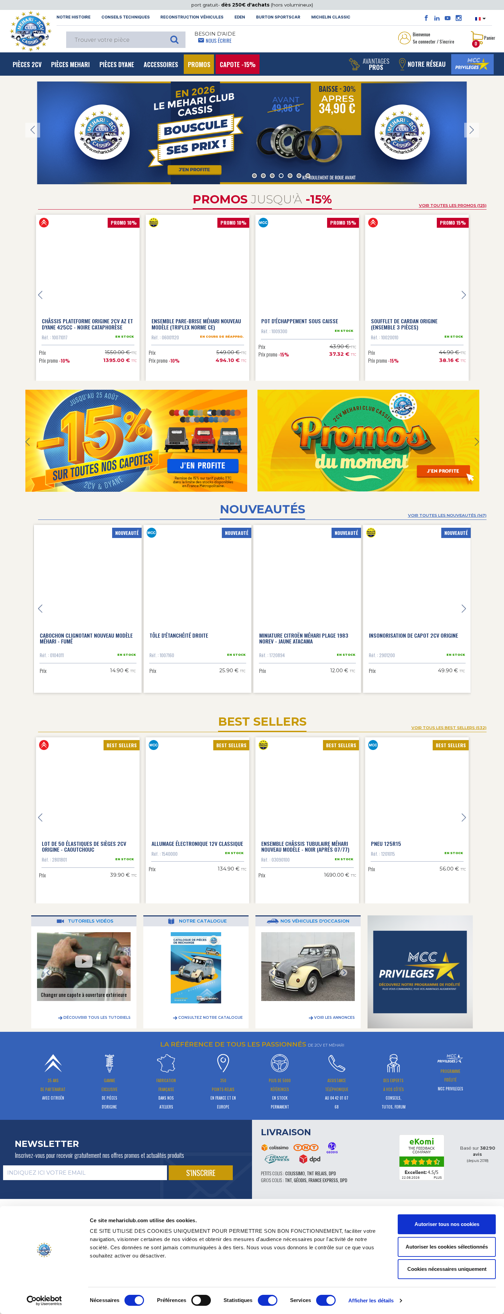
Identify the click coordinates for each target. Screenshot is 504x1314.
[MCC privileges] (472, 64)
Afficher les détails (371, 1300)
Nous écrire (218, 40)
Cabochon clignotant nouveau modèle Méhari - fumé (86, 632)
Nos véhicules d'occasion (314, 915)
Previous (32, 130)
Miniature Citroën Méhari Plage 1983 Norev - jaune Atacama (304, 632)
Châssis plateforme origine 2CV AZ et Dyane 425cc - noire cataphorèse (87, 324)
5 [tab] (290, 175)
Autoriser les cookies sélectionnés (447, 1247)
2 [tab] (263, 175)
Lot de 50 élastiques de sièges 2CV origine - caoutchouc (84, 841)
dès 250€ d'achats (246, 5)
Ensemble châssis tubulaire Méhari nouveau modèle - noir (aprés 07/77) (305, 841)
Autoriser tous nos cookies (447, 1224)
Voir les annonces (334, 1012)
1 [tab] (254, 175)
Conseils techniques (125, 17)
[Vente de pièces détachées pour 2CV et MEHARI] (30, 31)
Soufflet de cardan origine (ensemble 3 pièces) (404, 324)
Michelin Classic (330, 17)
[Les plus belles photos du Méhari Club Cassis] (458, 18)
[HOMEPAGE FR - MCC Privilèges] (368, 441)
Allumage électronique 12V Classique (197, 838)
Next (471, 130)
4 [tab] (281, 175)
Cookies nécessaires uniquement (447, 1269)
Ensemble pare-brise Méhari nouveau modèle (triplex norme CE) (196, 324)
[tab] (196, 1205)
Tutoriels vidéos (90, 915)
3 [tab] (272, 175)
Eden (240, 17)
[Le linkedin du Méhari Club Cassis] (437, 18)
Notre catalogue (202, 915)
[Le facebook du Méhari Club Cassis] (426, 18)
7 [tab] (307, 175)
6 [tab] (299, 175)
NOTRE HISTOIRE (74, 17)
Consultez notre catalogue (210, 1012)
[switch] (201, 1300)
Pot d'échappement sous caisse (299, 321)
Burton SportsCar (278, 17)
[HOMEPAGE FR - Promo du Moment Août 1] (136, 441)
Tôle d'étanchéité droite (179, 629)
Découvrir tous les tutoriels (96, 1012)
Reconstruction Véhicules (192, 17)
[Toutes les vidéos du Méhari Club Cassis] (447, 18)
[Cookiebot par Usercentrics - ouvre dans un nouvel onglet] (44, 1301)
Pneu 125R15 (386, 838)
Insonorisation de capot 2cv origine (414, 629)
